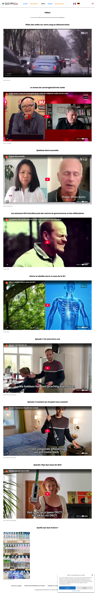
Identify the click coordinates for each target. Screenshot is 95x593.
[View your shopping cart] (92, 3)
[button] (92, 575)
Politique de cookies (76, 590)
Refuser (84, 588)
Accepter (67, 588)
